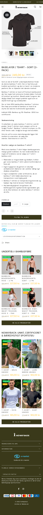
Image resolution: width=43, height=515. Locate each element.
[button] (35, 7)
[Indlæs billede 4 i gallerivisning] (26, 53)
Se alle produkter (21, 323)
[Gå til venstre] (5, 53)
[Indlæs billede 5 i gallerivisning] (32, 53)
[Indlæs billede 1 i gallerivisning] (11, 53)
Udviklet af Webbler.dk (21, 504)
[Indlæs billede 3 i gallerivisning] (21, 53)
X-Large (25, 204)
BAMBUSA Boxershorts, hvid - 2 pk (9, 278)
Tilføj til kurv (21, 217)
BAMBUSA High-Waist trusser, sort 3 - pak (30, 311)
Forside (4, 62)
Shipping (19, 77)
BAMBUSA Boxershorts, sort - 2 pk (29, 278)
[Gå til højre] (37, 53)
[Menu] (2, 7)
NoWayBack (24, 501)
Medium (6, 204)
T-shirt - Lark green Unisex (29, 371)
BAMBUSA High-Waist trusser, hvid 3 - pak (9, 311)
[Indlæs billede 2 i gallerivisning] (16, 53)
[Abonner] (40, 474)
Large (16, 204)
